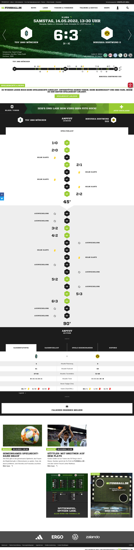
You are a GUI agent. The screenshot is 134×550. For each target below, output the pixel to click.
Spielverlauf (67, 131)
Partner (43, 2)
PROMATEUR (5, 2)
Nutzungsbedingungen (28, 545)
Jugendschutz (39, 545)
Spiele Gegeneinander (82, 348)
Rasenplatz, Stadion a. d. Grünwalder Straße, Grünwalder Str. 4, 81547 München (65, 24)
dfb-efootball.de (19, 2)
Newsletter (58, 2)
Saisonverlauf (52, 348)
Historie (113, 348)
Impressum (4, 545)
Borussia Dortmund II (107, 42)
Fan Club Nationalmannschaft (32, 2)
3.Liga (65, 17)
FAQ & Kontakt (50, 2)
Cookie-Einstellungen (63, 545)
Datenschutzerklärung (15, 545)
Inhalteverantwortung (50, 545)
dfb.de (12, 2)
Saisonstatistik (21, 348)
